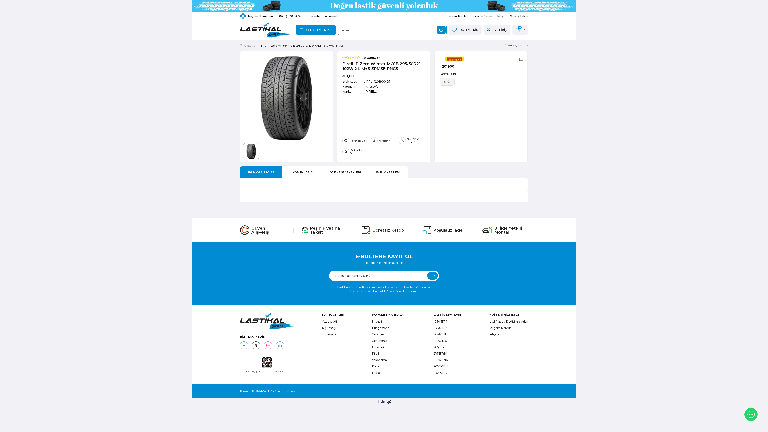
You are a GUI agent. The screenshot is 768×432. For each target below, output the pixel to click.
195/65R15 (440, 341)
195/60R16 (441, 360)
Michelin (378, 321)
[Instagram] (268, 345)
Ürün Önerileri (387, 172)
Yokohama (379, 360)
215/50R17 (440, 373)
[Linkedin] (280, 345)
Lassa (376, 373)
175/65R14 (440, 321)
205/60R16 (441, 366)
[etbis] (267, 362)
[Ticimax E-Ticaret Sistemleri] (384, 402)
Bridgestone (380, 328)
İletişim (501, 16)
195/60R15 (440, 334)
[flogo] (267, 321)
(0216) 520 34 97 (290, 16)
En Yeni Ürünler (458, 16)
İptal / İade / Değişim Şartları (508, 321)
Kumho (377, 366)
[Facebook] (244, 345)
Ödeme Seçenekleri (345, 172)
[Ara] (441, 30)
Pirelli (375, 353)
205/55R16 (440, 347)
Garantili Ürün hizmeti (323, 16)
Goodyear (379, 334)
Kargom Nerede (500, 328)
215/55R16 (440, 353)
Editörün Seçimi (482, 16)
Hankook (378, 347)
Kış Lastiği (329, 328)
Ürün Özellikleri (261, 172)
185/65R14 (440, 328)
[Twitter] (256, 345)
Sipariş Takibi (519, 16)
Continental (380, 341)
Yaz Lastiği (329, 321)
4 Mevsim (329, 334)
